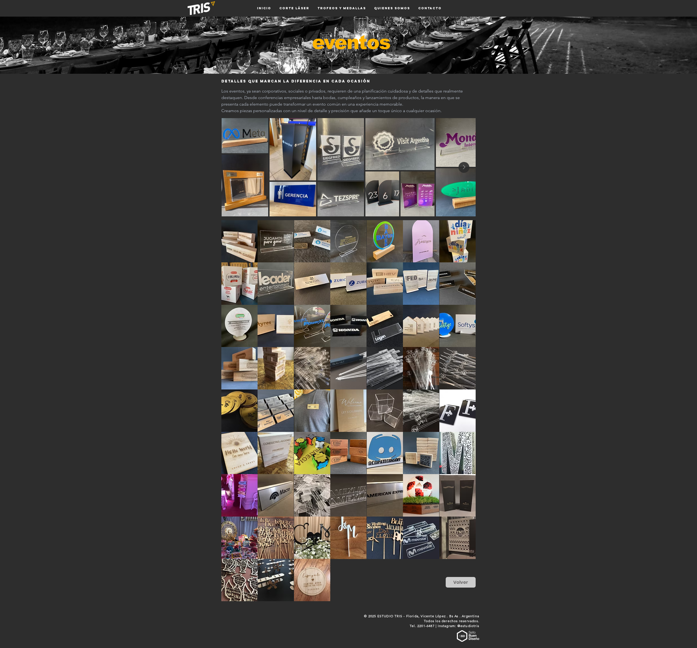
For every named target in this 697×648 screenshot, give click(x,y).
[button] (239, 241)
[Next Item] (463, 167)
